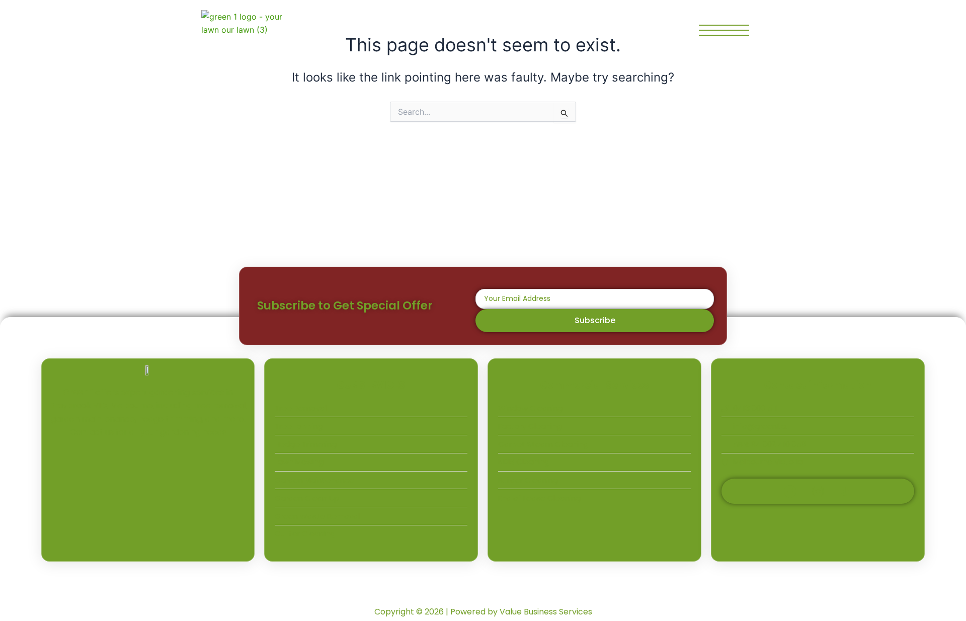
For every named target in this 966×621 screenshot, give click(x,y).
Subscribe (595, 320)
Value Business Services (546, 611)
